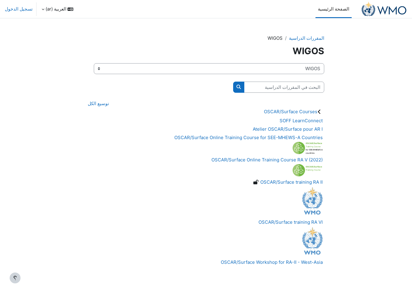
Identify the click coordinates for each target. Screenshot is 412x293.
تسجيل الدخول (19, 9)
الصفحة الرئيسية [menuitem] (333, 9)
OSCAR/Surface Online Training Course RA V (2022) (267, 160)
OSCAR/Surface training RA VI (290, 222)
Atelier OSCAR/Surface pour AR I (288, 129)
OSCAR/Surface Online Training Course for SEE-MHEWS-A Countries (248, 137)
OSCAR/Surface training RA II (291, 182)
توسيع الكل (98, 103)
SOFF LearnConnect (301, 120)
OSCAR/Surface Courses (290, 111)
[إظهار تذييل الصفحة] (15, 278)
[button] (57, 9)
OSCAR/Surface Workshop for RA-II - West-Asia (272, 262)
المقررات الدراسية (306, 38)
